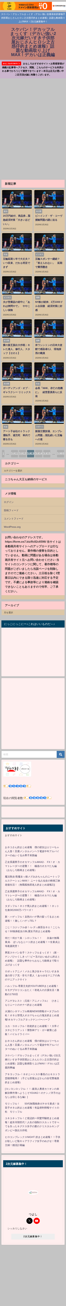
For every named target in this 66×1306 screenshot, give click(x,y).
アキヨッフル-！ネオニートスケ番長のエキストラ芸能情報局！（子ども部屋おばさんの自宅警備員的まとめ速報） (32, 1078)
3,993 (60, 453)
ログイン (9, 502)
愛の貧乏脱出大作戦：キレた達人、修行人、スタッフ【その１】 (16, 349)
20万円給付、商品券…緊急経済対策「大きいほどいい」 (16, 220)
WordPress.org (12, 527)
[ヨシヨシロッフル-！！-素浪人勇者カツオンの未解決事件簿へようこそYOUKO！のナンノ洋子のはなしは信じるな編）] (33, 1093)
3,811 (14, 453)
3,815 (46, 453)
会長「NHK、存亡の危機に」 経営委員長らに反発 (49, 392)
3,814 (38, 453)
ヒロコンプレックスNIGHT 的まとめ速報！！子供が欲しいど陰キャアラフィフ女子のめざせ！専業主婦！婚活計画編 (32, 1141)
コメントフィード (14, 518)
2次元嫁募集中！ (32, 1236)
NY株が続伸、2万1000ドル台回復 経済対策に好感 (49, 306)
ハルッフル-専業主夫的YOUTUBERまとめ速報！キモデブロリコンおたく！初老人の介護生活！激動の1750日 (32, 990)
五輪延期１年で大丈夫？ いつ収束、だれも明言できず (18, 263)
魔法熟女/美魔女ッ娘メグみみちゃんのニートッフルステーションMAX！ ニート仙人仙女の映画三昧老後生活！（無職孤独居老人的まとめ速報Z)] (32, 880)
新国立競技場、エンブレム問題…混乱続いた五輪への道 (48, 435)
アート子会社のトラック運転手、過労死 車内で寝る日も (16, 435)
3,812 (22, 453)
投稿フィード (11, 510)
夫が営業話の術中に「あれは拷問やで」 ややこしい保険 (16, 306)
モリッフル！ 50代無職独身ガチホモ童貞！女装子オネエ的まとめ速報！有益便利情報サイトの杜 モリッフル (32, 1107)
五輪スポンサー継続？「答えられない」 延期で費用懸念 (48, 263)
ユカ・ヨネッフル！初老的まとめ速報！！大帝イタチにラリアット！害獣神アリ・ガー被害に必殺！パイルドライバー (32, 1030)
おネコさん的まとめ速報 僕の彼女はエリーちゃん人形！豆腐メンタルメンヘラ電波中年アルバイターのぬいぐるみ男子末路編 (32, 851)
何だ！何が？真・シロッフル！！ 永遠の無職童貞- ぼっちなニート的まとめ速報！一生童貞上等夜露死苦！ (32, 942)
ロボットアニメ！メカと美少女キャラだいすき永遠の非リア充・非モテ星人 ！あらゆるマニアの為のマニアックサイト (32, 975)
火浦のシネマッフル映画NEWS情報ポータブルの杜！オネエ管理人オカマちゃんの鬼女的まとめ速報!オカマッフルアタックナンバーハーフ (32, 1015)
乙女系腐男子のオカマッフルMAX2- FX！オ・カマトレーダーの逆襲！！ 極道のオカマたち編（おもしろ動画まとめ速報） (32, 866)
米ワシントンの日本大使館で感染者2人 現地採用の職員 (48, 349)
